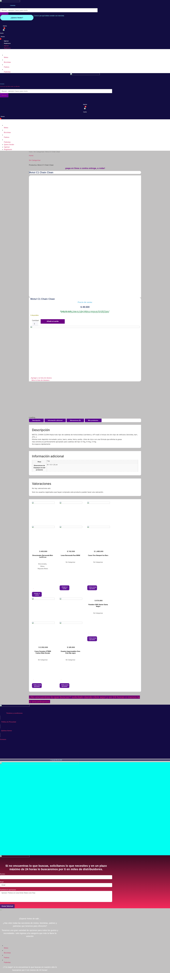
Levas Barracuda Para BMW (70, 555)
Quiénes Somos (6, 730)
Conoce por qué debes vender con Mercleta (10, 86)
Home (31, 156)
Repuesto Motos (43, 568)
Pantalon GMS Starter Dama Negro (98, 605)
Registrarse (7, 43)
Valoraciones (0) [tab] (75, 420)
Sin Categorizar (39, 152)
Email (1, 882)
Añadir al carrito (53, 321)
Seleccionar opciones (92, 587)
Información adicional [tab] (55, 420)
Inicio (30, 152)
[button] (56, 51)
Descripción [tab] (36, 420)
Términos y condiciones (14, 713)
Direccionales (42, 564)
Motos (42, 566)
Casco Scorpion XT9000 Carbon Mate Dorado (43, 652)
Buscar (4, 14)
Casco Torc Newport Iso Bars (98, 555)
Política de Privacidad (8, 722)
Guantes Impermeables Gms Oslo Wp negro (70, 652)
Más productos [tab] (93, 420)
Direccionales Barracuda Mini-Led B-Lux (42, 556)
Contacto (3, 739)
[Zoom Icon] (139, 177)
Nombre (2, 874)
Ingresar (6, 41)
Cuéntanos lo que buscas (8, 889)
